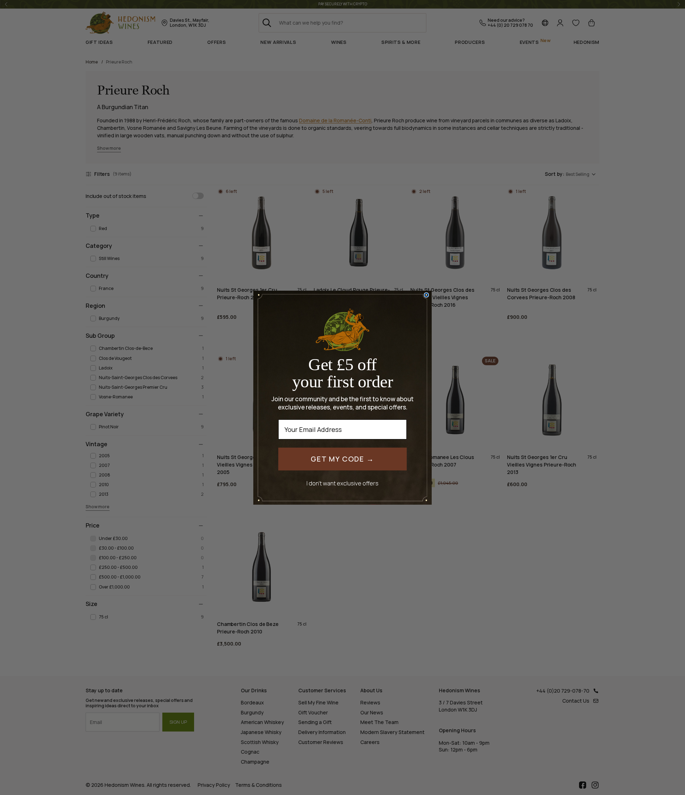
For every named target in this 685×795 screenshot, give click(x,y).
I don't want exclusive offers (342, 483)
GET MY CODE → (342, 459)
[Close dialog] (426, 295)
